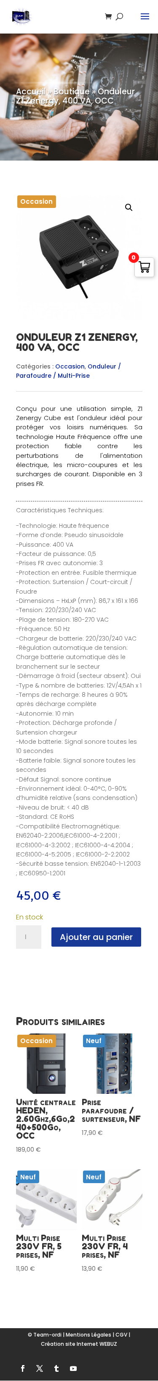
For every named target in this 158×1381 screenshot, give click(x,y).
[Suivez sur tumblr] (56, 1368)
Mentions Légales (88, 1334)
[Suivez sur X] (39, 1368)
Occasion (70, 366)
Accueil (31, 91)
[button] (129, 207)
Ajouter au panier (96, 937)
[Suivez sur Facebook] (22, 1368)
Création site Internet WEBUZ (79, 1343)
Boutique (72, 91)
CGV (121, 1334)
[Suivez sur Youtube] (73, 1368)
